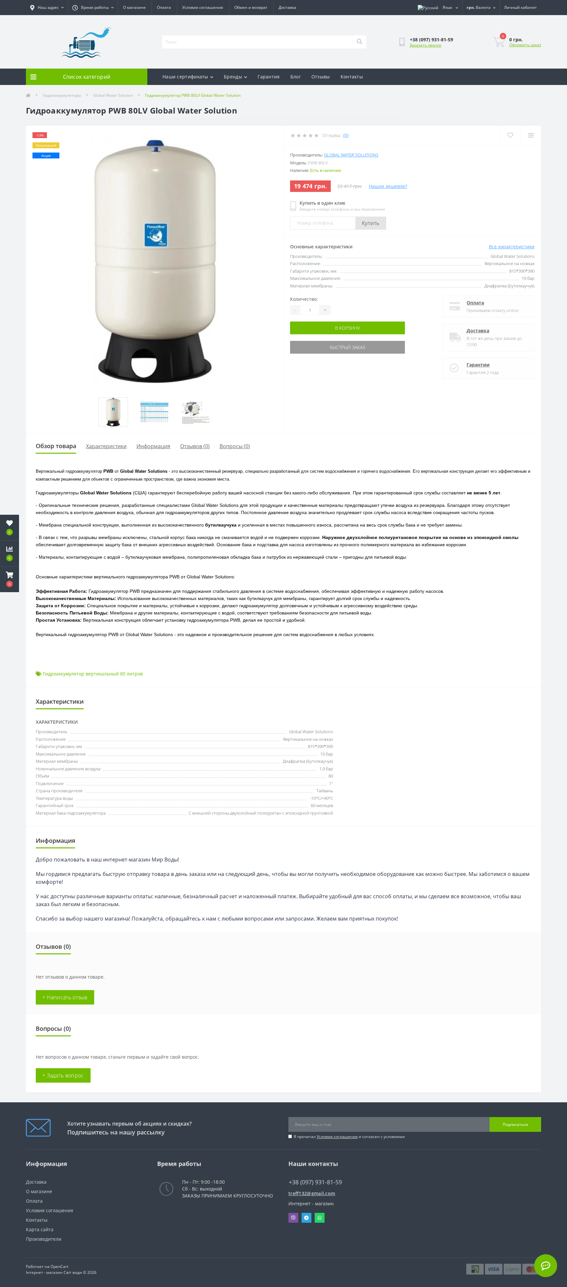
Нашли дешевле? (388, 186)
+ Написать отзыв (65, 997)
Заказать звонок (425, 45)
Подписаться (515, 1124)
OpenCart (59, 1266)
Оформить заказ (525, 45)
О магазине (134, 7)
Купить (371, 223)
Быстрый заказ (347, 347)
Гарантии (478, 365)
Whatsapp (320, 1218)
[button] (9, 579)
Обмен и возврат (250, 7)
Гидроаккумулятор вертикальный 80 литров (93, 674)
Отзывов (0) (195, 446)
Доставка (287, 7)
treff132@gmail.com (311, 1193)
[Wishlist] (510, 135)
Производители (43, 1239)
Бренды (233, 76)
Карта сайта (39, 1229)
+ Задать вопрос (63, 1075)
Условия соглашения (202, 7)
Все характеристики (512, 246)
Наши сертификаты (185, 76)
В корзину (347, 328)
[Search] (359, 42)
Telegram (306, 1218)
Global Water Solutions (351, 155)
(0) (345, 135)
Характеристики (106, 446)
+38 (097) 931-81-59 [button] (315, 1182)
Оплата (164, 7)
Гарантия (269, 76)
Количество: (304, 299)
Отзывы (320, 76)
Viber (293, 1218)
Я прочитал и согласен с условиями (349, 1136)
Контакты (352, 76)
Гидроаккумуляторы (62, 95)
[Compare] (530, 135)
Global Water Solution (113, 95)
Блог (295, 76)
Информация (153, 446)
